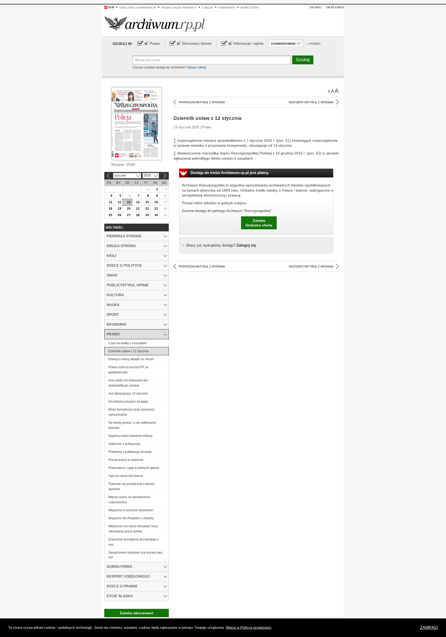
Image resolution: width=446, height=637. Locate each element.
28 (138, 215)
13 (129, 202)
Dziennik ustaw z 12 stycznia (128, 351)
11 (110, 202)
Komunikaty (226, 7)
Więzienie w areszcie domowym (130, 510)
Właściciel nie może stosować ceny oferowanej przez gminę (133, 528)
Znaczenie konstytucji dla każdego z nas (133, 542)
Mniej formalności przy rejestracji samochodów (131, 412)
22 (147, 208)
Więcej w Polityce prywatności (248, 628)
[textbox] (211, 60)
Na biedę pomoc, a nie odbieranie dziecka (132, 425)
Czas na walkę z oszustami (127, 343)
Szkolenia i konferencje (137, 7)
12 (119, 202)
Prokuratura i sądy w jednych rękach (133, 468)
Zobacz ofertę (196, 67)
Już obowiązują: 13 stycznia (128, 393)
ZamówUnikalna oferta (258, 222)
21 (138, 208)
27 (129, 215)
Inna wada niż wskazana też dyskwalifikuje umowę (128, 383)
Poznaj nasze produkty (179, 7)
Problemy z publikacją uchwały (130, 452)
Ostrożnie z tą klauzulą (124, 444)
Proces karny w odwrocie (126, 460)
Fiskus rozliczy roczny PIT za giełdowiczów (128, 369)
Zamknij (429, 627)
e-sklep (207, 7)
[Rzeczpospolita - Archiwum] (155, 23)
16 (156, 202)
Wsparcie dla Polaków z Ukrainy (131, 518)
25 (110, 215)
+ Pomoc (314, 43)
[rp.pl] (109, 7)
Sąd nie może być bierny (125, 476)
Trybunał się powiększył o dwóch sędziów (131, 486)
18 (110, 208)
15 (147, 202)
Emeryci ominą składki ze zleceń (131, 359)
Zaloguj (315, 7)
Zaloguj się (221, 245)
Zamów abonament (136, 613)
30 (156, 215)
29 (147, 215)
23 (156, 208)
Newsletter (249, 7)
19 (119, 208)
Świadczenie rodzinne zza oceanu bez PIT (135, 555)
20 (129, 208)
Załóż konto (335, 7)
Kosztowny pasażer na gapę (128, 401)
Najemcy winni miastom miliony (130, 436)
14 (138, 202)
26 (119, 215)
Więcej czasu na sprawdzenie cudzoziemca (129, 499)
